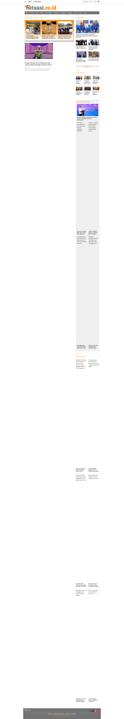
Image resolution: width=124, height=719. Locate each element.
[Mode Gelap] (98, 1)
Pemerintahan (48, 12)
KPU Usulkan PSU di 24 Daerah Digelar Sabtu (93, 59)
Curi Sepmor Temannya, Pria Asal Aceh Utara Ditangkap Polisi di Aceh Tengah (87, 93)
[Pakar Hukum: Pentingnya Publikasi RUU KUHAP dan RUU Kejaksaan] (81, 54)
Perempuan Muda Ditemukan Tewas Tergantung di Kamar (93, 585)
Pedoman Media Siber (58, 714)
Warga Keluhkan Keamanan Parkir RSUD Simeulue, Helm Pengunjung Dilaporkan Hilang (93, 470)
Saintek (75, 12)
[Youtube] (98, 711)
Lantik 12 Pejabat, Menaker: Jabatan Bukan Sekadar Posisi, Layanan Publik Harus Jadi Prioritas (92, 233)
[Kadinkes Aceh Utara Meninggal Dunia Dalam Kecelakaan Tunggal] (81, 643)
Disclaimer (73, 714)
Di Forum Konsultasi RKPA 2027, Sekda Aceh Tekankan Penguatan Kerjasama (81, 233)
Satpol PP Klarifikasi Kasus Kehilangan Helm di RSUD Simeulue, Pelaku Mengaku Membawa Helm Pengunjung (81, 470)
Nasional (31, 60)
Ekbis (37, 12)
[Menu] (26, 1)
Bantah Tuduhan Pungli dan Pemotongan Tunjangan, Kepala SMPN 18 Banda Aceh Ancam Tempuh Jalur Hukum (49, 37)
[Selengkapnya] (98, 72)
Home (27, 12)
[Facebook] (90, 711)
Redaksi (50, 714)
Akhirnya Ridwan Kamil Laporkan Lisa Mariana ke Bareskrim (79, 93)
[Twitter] (93, 711)
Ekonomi (27, 60)
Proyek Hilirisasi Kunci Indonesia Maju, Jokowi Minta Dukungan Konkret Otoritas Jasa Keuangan (39, 65)
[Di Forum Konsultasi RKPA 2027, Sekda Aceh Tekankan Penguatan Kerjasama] (82, 176)
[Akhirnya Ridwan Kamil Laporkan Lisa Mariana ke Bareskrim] (79, 88)
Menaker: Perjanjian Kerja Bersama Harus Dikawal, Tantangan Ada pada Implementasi (87, 119)
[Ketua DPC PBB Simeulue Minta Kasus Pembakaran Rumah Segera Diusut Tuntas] (81, 528)
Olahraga (70, 12)
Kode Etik (67, 714)
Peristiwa (32, 12)
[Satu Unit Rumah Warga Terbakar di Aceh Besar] (93, 643)
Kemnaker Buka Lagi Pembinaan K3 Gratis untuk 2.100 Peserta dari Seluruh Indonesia (82, 347)
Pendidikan (63, 12)
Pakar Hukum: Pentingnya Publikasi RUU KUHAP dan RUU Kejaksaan (81, 60)
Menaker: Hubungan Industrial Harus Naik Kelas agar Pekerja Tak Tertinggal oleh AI (93, 347)
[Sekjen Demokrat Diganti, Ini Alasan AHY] (81, 42)
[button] (95, 1)
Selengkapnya (87, 66)
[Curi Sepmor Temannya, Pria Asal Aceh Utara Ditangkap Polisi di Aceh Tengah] (87, 88)
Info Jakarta (27, 67)
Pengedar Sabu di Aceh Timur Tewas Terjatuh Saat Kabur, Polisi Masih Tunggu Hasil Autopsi (87, 82)
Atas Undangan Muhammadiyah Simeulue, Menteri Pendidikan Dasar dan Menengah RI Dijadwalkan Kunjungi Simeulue (32, 37)
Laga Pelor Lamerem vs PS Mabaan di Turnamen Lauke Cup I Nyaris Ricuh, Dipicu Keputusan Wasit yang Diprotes (64, 37)
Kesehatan (56, 12)
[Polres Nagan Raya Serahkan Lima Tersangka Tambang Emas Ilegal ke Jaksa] (96, 88)
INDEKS (29, 1)
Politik (80, 12)
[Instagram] (95, 711)
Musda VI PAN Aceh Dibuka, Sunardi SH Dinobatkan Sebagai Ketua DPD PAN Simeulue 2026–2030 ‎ (87, 36)
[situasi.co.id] (40, 7)
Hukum (42, 12)
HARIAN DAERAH (37, 1)
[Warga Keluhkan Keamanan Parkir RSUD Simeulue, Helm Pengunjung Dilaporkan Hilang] (93, 413)
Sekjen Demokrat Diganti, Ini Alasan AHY (81, 47)
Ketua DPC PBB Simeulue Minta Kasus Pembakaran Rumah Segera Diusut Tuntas (81, 585)
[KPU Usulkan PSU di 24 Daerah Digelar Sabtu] (93, 54)
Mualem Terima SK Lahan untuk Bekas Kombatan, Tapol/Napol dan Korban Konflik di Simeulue (93, 48)
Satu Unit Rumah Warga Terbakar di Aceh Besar (93, 700)
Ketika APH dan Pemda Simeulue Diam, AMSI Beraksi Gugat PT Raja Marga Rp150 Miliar (95, 82)
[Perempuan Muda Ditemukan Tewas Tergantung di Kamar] (93, 528)
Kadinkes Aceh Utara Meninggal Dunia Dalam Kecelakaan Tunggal (81, 700)
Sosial (85, 12)
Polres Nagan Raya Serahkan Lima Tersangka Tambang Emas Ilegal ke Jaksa (96, 93)
